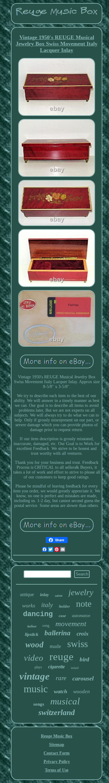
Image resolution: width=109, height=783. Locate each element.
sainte (58, 595)
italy (47, 605)
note (83, 604)
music (36, 688)
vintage (34, 676)
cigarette (56, 666)
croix (83, 633)
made (55, 646)
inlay (44, 594)
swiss (77, 643)
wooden (81, 691)
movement (70, 623)
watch (60, 691)
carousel (83, 678)
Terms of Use (56, 770)
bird (84, 659)
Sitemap (56, 744)
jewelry (80, 592)
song (45, 625)
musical (65, 701)
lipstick (31, 634)
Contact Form (57, 753)
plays (38, 667)
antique (27, 594)
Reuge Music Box (56, 736)
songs (38, 704)
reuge (61, 657)
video (33, 658)
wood (34, 644)
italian (31, 626)
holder (64, 606)
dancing (38, 614)
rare (61, 678)
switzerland (56, 712)
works (28, 605)
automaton (81, 615)
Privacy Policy (57, 761)
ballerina (58, 633)
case (62, 615)
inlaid (75, 668)
